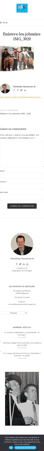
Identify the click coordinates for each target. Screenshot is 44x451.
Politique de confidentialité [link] (25, 448)
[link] (22, 8)
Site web (4, 192)
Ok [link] (11, 448)
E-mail (3, 182)
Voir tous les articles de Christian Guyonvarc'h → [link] (21, 97)
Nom (2, 171)
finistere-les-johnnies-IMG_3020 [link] (15, 113)
